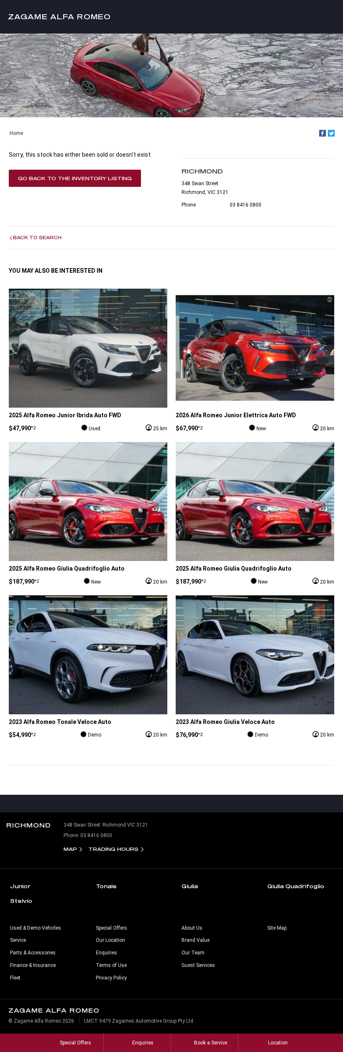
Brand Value (196, 940)
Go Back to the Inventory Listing (75, 178)
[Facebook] (322, 133)
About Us (192, 928)
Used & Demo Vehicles (35, 928)
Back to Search (37, 237)
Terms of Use (111, 965)
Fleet (15, 978)
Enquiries (106, 953)
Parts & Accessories (33, 953)
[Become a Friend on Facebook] (189, 803)
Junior (20, 886)
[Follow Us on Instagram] (154, 803)
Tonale (106, 886)
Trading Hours (113, 849)
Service (18, 940)
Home (16, 133)
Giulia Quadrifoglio (295, 886)
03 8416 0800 (245, 205)
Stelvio (21, 901)
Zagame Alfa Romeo (59, 17)
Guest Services (198, 965)
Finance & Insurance (33, 965)
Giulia (190, 886)
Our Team (193, 953)
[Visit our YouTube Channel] (171, 803)
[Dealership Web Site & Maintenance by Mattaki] (321, 1024)
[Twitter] (331, 133)
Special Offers (111, 928)
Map (70, 849)
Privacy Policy (111, 978)
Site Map (277, 928)
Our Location (110, 940)
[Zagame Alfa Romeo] (171, 17)
